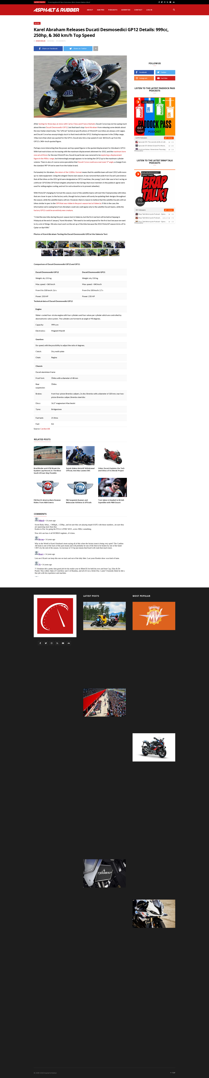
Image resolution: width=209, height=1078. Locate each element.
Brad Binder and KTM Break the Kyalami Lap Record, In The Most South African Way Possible (47, 470)
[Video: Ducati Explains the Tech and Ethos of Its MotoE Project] (112, 455)
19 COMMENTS (60, 41)
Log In (149, 10)
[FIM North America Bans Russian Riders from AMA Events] (48, 487)
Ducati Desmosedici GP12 (57, 127)
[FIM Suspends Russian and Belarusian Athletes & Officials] (80, 487)
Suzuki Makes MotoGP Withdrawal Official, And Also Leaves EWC (80, 469)
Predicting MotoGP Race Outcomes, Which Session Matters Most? (69, 2)
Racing (37, 23)
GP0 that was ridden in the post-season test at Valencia (78, 203)
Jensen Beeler (40, 41)
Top (173, 1073)
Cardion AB (45, 429)
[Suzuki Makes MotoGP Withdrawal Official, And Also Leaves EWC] (80, 455)
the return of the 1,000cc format (68, 172)
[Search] (174, 9)
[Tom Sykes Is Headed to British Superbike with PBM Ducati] (112, 487)
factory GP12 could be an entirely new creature (53, 210)
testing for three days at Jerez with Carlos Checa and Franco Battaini (67, 124)
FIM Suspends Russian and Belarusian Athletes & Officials (79, 501)
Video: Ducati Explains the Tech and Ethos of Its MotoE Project (111, 469)
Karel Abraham (91, 127)
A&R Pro (100, 10)
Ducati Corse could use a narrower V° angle (96, 162)
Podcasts (112, 10)
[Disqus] (80, 546)
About (90, 10)
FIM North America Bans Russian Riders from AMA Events (47, 501)
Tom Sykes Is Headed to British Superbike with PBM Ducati (111, 501)
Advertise (125, 10)
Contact (138, 10)
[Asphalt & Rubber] (56, 10)
